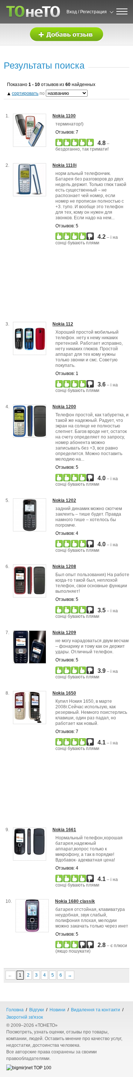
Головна (15, 1009)
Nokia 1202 (64, 500)
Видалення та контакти (95, 1009)
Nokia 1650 (64, 693)
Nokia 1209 (64, 632)
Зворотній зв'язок (24, 1017)
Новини (57, 1009)
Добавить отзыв (66, 34)
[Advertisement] (69, 286)
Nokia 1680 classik (75, 901)
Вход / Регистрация (86, 11)
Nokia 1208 (64, 566)
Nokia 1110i (64, 165)
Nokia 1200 (64, 406)
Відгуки (36, 1009)
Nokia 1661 (64, 829)
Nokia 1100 (64, 115)
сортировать (25, 93)
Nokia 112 (62, 324)
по (29, 93)
